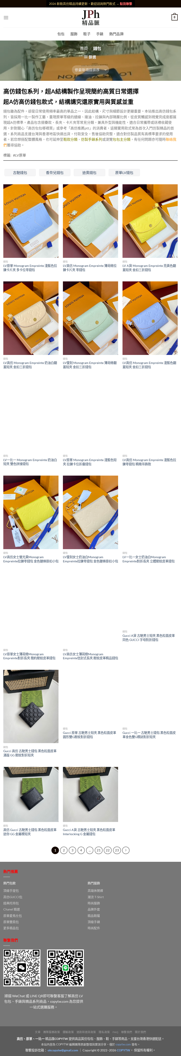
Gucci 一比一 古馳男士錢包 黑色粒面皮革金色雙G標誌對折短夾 (149, 735)
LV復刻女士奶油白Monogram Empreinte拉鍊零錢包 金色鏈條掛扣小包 (90, 559)
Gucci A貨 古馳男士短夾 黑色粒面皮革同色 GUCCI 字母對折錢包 (149, 638)
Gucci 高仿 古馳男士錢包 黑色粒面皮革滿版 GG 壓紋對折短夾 (30, 753)
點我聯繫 (126, 4)
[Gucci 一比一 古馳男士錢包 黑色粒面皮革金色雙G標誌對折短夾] (150, 697)
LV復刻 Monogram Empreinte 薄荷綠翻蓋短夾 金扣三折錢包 (90, 365)
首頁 (84, 48)
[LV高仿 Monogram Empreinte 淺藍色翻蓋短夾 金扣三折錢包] (150, 318)
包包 (61, 34)
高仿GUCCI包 (12, 897)
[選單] (6, 17)
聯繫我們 (126, 1032)
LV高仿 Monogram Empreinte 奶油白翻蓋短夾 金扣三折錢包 (30, 365)
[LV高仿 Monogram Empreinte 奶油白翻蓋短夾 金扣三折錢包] (30, 318)
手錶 (100, 34)
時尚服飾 (94, 903)
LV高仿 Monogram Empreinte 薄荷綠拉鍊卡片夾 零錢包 (90, 268)
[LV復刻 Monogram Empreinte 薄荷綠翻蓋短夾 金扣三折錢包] (90, 318)
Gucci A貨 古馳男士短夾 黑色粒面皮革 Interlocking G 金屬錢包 (89, 832)
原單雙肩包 (11, 922)
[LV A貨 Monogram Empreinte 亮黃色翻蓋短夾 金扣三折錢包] (150, 221)
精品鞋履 (94, 916)
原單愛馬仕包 (12, 916)
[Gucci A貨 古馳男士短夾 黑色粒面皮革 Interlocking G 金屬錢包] (90, 794)
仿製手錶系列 (91, 139)
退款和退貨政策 (86, 1032)
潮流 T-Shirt (96, 897)
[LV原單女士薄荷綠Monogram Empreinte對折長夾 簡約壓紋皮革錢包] (30, 609)
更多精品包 (11, 928)
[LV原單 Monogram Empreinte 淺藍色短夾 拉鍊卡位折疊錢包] (90, 415)
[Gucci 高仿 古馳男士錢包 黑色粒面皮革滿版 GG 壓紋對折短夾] (30, 706)
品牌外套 (94, 909)
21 (99, 850)
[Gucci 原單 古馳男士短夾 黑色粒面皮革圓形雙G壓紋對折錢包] (90, 697)
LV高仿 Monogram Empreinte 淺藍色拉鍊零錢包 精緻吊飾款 (149, 462)
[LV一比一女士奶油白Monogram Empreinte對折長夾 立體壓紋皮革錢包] (150, 512)
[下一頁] (126, 850)
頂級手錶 (94, 922)
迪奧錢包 (89, 172)
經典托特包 (11, 903)
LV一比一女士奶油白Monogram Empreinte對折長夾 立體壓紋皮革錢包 (149, 559)
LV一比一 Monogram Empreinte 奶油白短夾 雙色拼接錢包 (30, 462)
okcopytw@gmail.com (63, 1050)
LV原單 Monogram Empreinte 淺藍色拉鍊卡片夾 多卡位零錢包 (30, 268)
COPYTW (123, 1050)
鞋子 (86, 34)
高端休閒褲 (95, 890)
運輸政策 (68, 1032)
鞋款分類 (70, 139)
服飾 (74, 34)
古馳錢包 (20, 172)
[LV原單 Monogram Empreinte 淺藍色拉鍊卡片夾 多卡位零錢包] (30, 221)
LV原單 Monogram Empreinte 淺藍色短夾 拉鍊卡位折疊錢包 (90, 462)
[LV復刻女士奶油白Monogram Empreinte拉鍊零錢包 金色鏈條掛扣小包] (90, 512)
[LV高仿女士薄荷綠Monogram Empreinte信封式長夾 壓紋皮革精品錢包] (90, 609)
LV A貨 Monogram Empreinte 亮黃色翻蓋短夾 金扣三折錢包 (149, 268)
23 (117, 850)
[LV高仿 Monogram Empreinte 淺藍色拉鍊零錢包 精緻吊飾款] (150, 415)
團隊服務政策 (51, 1032)
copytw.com (123, 1044)
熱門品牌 (116, 34)
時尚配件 (94, 928)
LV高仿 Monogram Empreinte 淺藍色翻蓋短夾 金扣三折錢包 (149, 365)
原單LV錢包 (124, 172)
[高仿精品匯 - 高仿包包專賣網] (90, 17)
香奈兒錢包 (55, 172)
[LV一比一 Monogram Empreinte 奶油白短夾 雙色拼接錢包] (30, 415)
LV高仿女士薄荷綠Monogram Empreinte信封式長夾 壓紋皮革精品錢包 (90, 656)
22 (108, 850)
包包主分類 (121, 139)
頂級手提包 (11, 890)
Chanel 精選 (11, 909)
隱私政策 (104, 1032)
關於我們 (140, 1032)
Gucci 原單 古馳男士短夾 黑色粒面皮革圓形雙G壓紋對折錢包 (89, 735)
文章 (37, 1032)
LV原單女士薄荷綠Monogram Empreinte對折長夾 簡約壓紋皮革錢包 (29, 656)
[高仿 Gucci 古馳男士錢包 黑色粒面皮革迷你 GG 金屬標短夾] (30, 794)
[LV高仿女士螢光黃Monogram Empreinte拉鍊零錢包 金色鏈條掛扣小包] (30, 512)
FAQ (115, 1032)
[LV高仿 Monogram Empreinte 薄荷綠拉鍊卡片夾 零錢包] (90, 221)
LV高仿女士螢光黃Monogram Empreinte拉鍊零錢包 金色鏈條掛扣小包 (30, 559)
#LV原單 (19, 155)
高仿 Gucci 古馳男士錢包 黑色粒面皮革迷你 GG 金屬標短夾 (30, 832)
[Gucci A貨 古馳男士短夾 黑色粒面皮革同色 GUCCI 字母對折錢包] (150, 600)
